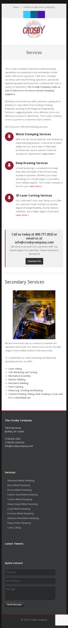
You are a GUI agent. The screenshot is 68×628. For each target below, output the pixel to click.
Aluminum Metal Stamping (21, 480)
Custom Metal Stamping (19, 499)
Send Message (14, 604)
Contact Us (34, 261)
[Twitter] (26, 14)
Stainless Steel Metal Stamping (23, 518)
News (16, 7)
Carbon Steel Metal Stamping (22, 494)
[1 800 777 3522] (41, 14)
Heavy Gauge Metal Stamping (22, 504)
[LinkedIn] (34, 14)
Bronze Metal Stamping (19, 490)
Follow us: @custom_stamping (39, 7)
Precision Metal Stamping (20, 513)
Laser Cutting (14, 527)
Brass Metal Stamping (18, 485)
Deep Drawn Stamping (19, 523)
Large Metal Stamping (18, 508)
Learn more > (48, 154)
